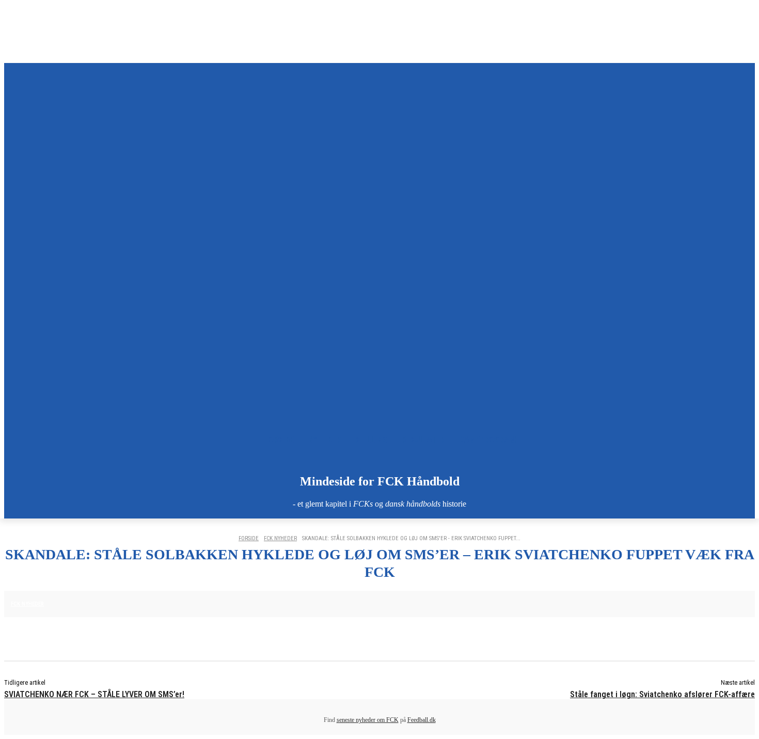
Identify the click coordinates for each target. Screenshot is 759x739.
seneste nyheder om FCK (368, 720)
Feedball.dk (421, 720)
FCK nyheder (280, 538)
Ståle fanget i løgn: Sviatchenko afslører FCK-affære (662, 694)
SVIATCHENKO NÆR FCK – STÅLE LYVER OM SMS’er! (94, 694)
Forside (249, 538)
